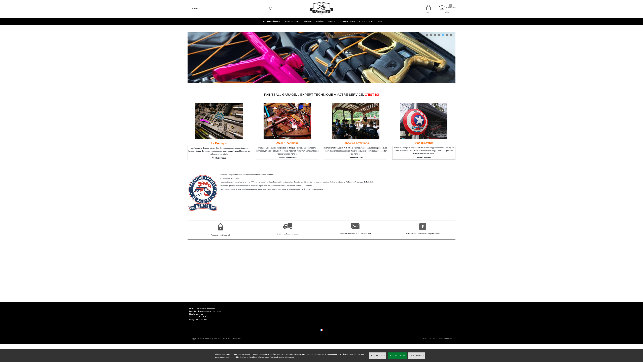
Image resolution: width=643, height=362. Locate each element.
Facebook (436, 233)
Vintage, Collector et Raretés (370, 21)
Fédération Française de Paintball (260, 174)
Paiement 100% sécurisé (220, 235)
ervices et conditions (288, 158)
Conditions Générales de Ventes (202, 308)
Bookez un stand (424, 158)
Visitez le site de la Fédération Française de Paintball (351, 182)
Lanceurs (331, 21)
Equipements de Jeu (347, 21)
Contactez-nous (356, 158)
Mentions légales (196, 314)
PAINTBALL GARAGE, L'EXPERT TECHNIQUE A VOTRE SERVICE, (321, 94)
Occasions (308, 21)
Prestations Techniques (271, 21)
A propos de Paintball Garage (200, 317)
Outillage (320, 21)
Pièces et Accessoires (292, 21)
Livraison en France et (285, 234)
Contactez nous (366, 233)
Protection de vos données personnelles (205, 311)
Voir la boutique (219, 158)
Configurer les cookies (198, 320)
